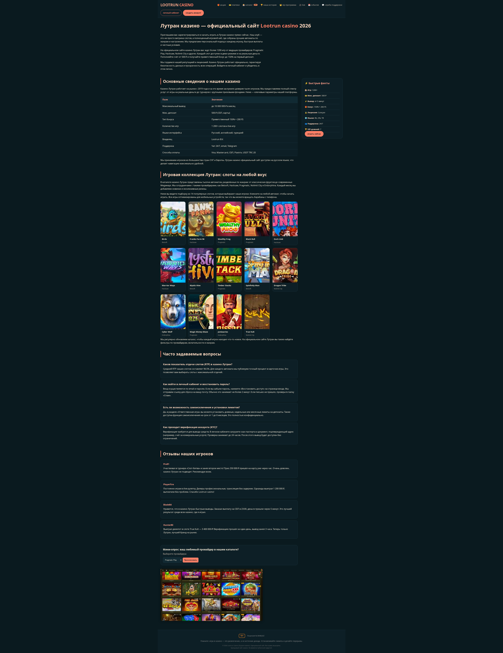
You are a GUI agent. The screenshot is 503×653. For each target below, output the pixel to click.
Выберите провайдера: (175, 553)
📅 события (313, 5)
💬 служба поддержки (332, 5)
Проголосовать (190, 560)
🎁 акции (221, 5)
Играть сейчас (314, 134)
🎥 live (302, 5)
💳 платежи (234, 5)
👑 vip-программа (288, 5)
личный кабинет (171, 13)
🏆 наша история (269, 5)
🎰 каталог (250, 5)
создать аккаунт (193, 13)
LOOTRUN (176, 4)
